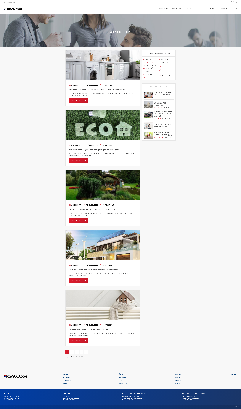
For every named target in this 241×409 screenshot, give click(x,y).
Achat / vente (150, 65)
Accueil (65, 374)
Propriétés (163, 9)
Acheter (178, 374)
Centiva (236, 406)
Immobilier (149, 77)
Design (147, 71)
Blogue (224, 9)
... (76, 352)
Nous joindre (11, 2)
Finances (148, 74)
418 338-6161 (129, 400)
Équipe (188, 9)
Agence (200, 9)
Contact (234, 9)
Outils (121, 380)
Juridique (164, 59)
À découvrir (76, 85)
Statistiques (165, 73)
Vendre (177, 377)
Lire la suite (76, 100)
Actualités (149, 68)
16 (81, 352)
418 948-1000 (11, 400)
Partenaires (123, 377)
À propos (122, 374)
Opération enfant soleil (164, 63)
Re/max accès (166, 67)
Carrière (213, 9)
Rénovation (165, 70)
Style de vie (165, 76)
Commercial (177, 9)
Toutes (148, 59)
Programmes (123, 383)
